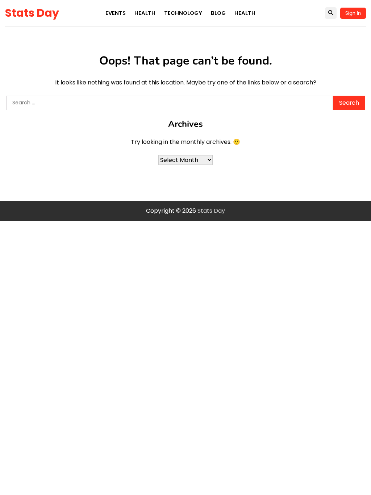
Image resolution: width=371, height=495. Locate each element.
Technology (183, 13)
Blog (218, 13)
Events (115, 13)
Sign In (353, 13)
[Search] (331, 13)
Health (144, 13)
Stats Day (32, 12)
